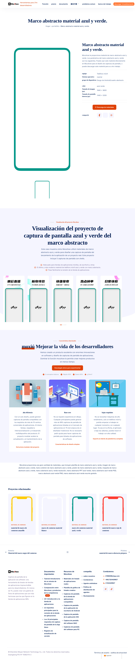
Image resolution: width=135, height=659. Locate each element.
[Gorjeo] (105, 115)
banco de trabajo (104, 4)
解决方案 (74, 4)
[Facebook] (99, 115)
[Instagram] (111, 115)
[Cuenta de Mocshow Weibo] (105, 588)
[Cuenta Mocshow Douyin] (111, 588)
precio (53, 4)
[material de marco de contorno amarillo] (22, 507)
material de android (18, 525)
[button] (59, 324)
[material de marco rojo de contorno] (113, 507)
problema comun (88, 4)
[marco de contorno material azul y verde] (82, 507)
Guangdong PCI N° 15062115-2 (19, 655)
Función (45, 4)
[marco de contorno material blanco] (52, 507)
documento (63, 4)
